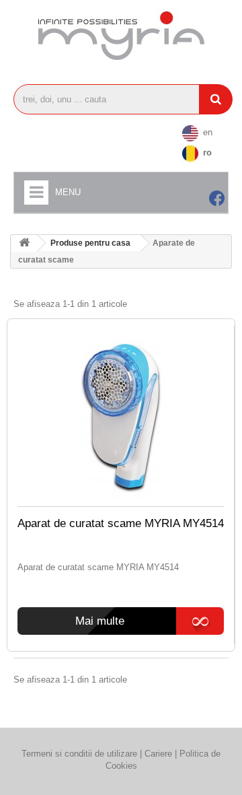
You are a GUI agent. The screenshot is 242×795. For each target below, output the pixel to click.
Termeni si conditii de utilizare (79, 754)
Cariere (160, 754)
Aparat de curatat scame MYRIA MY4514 (120, 523)
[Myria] (121, 35)
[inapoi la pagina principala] (24, 243)
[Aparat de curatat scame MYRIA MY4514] (121, 416)
